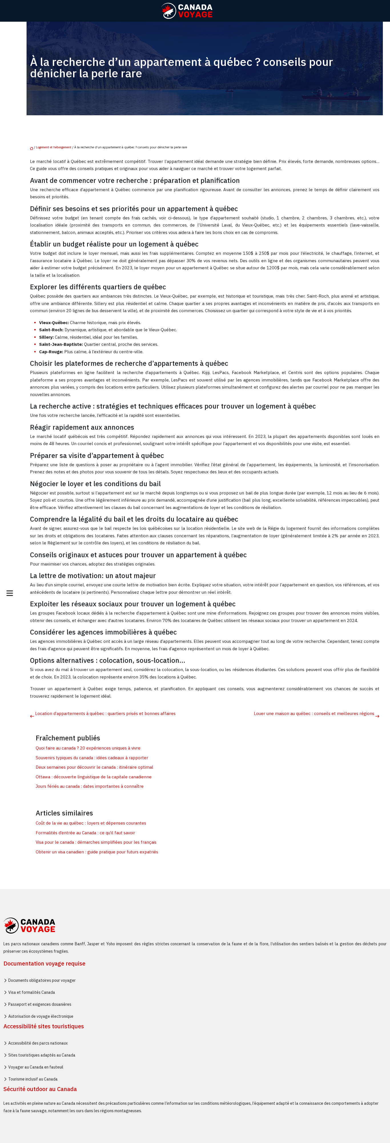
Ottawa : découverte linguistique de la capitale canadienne (94, 776)
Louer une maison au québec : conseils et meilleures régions (314, 713)
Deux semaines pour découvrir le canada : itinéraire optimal (94, 767)
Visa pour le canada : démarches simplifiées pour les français (96, 842)
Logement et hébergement (53, 147)
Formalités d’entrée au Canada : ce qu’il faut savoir (85, 832)
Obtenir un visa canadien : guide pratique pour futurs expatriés (97, 852)
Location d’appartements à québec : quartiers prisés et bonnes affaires (105, 713)
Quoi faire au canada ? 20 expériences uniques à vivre (88, 748)
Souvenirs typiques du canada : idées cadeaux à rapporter (92, 757)
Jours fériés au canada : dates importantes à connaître (90, 786)
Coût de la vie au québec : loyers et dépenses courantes (91, 823)
